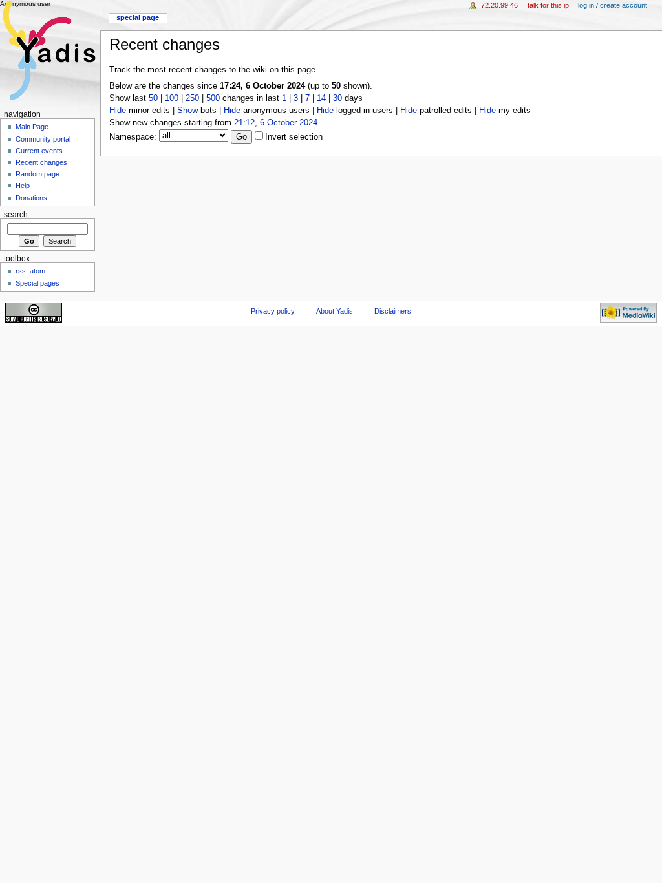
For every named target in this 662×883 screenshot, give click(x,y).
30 (337, 98)
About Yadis (334, 311)
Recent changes (41, 162)
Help (23, 185)
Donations (31, 198)
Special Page (137, 17)
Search (16, 214)
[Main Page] (50, 50)
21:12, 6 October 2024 (275, 122)
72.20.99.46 (499, 5)
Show (187, 110)
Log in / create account (612, 5)
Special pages (37, 283)
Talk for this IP (548, 5)
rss (21, 271)
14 (321, 98)
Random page (37, 174)
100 (171, 98)
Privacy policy (273, 311)
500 (213, 98)
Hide (117, 110)
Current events (39, 150)
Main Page (32, 127)
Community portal (43, 139)
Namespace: (132, 137)
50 (153, 98)
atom (37, 271)
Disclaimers (392, 311)
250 (192, 98)
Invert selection (294, 137)
